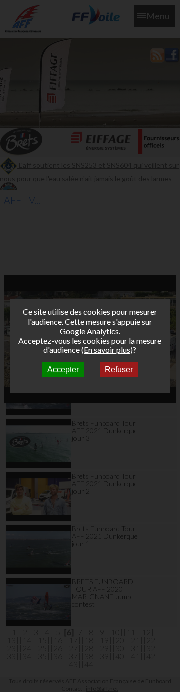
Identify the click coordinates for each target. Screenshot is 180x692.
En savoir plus (107, 349)
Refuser (119, 369)
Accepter (63, 369)
